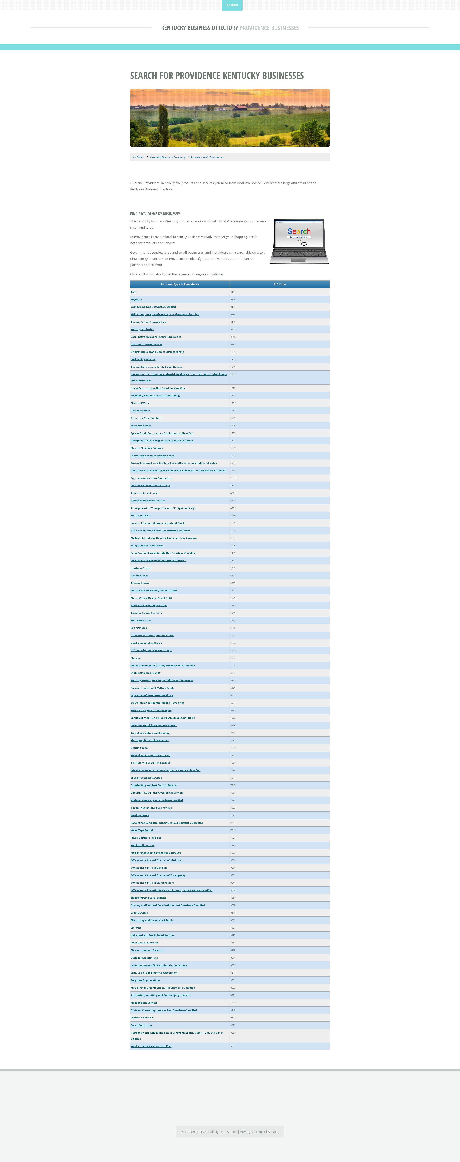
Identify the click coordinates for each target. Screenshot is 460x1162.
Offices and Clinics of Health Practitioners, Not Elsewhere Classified (171, 890)
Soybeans (136, 299)
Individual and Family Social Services (152, 935)
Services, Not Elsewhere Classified (151, 1046)
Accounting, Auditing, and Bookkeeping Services (160, 995)
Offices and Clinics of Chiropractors (152, 882)
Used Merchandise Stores (146, 643)
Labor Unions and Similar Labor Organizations (159, 965)
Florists (135, 658)
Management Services (144, 1002)
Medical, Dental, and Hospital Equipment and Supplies (164, 538)
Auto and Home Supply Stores (149, 605)
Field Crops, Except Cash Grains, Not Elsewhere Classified (165, 314)
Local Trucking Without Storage (150, 485)
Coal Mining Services (143, 359)
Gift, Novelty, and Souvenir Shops (151, 650)
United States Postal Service (148, 500)
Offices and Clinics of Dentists (149, 867)
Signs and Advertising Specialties (151, 478)
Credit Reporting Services (146, 777)
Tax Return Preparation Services (150, 762)
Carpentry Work (140, 410)
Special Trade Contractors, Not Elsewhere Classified (162, 433)
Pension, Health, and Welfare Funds (152, 688)
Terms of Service (266, 1131)
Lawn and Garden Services (146, 344)
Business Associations (144, 957)
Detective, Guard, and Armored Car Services (157, 792)
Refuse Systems (140, 515)
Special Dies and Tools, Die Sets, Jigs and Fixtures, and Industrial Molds (174, 463)
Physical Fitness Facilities (146, 837)
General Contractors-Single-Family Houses (156, 367)
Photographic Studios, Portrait (150, 740)
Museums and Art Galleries (147, 950)
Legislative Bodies (142, 1017)
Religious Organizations (145, 980)
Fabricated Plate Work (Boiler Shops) (153, 455)
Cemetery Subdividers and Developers (154, 725)
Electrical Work (140, 403)
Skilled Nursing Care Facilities (148, 897)
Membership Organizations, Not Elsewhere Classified (163, 987)
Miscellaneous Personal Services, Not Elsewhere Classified (165, 770)
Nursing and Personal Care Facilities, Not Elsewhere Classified (168, 905)
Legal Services (139, 912)
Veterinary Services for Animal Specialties (156, 336)
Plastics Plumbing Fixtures (147, 448)
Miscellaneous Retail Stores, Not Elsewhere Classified (163, 665)
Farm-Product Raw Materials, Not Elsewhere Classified (163, 553)
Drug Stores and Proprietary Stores (152, 635)
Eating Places (139, 627)
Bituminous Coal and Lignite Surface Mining (157, 351)
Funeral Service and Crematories (150, 755)
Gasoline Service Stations (146, 613)
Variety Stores (139, 575)
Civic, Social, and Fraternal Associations (155, 972)
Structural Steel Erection (146, 418)
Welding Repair (140, 815)
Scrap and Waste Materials (147, 545)
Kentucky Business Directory (199, 27)
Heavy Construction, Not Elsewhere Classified (158, 388)
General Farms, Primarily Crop (148, 322)
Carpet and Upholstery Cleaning (150, 733)
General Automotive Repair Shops (151, 807)
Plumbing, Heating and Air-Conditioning (155, 395)
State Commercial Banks (145, 672)
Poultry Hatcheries (142, 329)
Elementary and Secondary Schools (152, 920)
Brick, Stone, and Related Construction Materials (160, 530)
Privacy (245, 1131)
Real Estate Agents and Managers (151, 710)
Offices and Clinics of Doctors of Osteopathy (158, 875)
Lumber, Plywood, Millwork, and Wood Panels (158, 523)
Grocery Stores (140, 583)
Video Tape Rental (142, 830)
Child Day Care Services (144, 942)
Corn (134, 292)
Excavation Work (141, 425)
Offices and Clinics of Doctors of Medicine (156, 860)
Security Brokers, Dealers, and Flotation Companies (162, 680)
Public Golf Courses (142, 845)
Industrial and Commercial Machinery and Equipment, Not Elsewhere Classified (178, 470)
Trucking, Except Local (144, 493)
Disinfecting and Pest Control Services (154, 785)
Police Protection (141, 1025)
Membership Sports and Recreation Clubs (156, 852)
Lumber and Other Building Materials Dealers (158, 560)
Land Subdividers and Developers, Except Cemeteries (163, 717)
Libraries (136, 927)
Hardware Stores (141, 568)
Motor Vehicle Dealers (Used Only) (151, 598)
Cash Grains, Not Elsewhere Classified (153, 306)
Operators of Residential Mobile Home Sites (157, 702)
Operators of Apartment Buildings (152, 695)
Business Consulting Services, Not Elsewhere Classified (164, 1010)
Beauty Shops (139, 747)
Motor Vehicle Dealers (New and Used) (154, 590)
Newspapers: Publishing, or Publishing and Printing (162, 440)
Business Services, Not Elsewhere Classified (157, 800)
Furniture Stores (141, 620)
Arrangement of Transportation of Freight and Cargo (163, 508)
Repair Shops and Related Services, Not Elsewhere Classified (167, 822)
